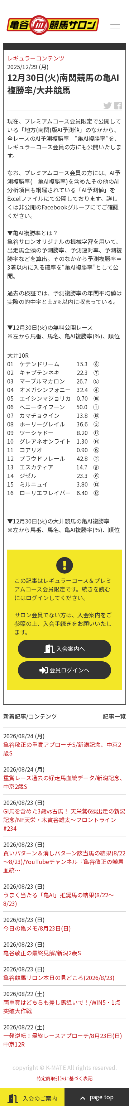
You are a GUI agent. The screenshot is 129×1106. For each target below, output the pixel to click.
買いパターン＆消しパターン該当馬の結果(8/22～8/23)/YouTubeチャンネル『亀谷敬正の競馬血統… (64, 861)
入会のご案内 (39, 1098)
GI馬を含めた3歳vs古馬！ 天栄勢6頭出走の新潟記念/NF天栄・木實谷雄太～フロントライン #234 (64, 819)
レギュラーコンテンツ (35, 58)
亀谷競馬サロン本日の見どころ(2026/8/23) (59, 977)
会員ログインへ (69, 670)
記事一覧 (114, 716)
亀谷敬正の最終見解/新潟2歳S (42, 952)
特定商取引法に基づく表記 (64, 1078)
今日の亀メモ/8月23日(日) (37, 928)
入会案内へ (70, 648)
